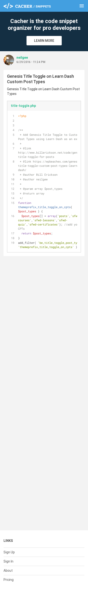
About (8, 570)
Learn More (44, 41)
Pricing (9, 580)
